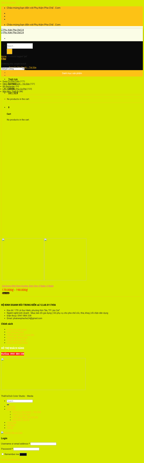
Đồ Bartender (9, 86)
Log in (23, 454)
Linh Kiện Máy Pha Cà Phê (15, 89)
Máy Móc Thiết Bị (17, 75)
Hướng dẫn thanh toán (17, 337)
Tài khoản (11, 13)
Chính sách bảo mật (16, 340)
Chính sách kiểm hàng (17, 342)
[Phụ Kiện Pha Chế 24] (12, 31)
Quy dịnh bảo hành (15, 332)
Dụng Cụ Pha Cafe (11, 81)
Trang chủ (12, 59)
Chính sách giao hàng (17, 329)
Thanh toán (12, 16)
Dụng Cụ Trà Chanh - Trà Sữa (16, 84)
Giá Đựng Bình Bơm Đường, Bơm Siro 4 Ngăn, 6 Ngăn (28, 286)
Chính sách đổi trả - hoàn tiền (20, 335)
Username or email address (15, 443)
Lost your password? (11, 459)
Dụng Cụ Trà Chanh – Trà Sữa (26, 412)
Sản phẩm (11, 409)
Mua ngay (6, 293)
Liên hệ (10, 428)
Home (3, 56)
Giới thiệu (11, 425)
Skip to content (8, 2)
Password (7, 449)
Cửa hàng (11, 19)
